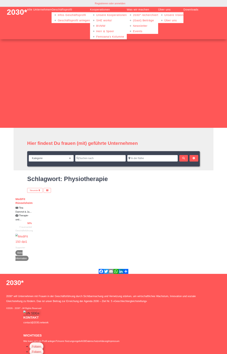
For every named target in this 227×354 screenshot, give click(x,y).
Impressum (114, 341)
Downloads (190, 9)
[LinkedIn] (120, 271)
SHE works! (104, 20)
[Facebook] (101, 271)
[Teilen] (125, 271)
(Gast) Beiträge (143, 20)
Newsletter (140, 25)
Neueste (34, 190)
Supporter (20, 247)
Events (137, 31)
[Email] (111, 271)
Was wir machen (138, 9)
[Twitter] (106, 271)
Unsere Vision (173, 15)
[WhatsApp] (116, 271)
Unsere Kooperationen (111, 15)
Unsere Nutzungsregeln (69, 341)
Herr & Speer (105, 31)
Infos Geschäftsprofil (72, 15)
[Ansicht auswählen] (47, 190)
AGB (83, 341)
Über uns (164, 9)
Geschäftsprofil (62, 9)
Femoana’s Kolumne (110, 36)
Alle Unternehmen (39, 9)
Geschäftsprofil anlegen (74, 20)
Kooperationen (100, 9)
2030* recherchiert (145, 15)
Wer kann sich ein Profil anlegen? (40, 341)
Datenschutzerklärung (97, 341)
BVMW (100, 25)
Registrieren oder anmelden (110, 3)
